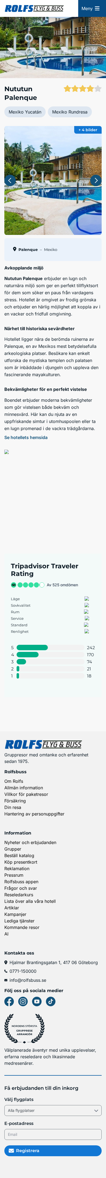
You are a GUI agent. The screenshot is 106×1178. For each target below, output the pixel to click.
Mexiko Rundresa (70, 112)
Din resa (12, 807)
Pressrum (13, 875)
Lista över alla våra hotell (30, 901)
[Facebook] (9, 1001)
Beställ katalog (19, 855)
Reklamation (16, 868)
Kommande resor (21, 927)
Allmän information (23, 787)
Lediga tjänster (19, 921)
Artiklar (11, 907)
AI (6, 934)
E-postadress (18, 1123)
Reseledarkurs (18, 894)
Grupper (12, 849)
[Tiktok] (50, 1001)
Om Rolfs (13, 781)
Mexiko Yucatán (25, 112)
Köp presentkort (20, 862)
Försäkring (15, 800)
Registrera (27, 1150)
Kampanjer (15, 914)
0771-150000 (23, 971)
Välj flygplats (18, 1099)
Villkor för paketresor (26, 794)
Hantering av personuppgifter (34, 814)
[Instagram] (23, 1001)
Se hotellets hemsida (26, 437)
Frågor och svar (20, 888)
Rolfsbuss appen (21, 881)
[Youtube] (37, 1001)
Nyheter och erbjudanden (30, 842)
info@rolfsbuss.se (28, 980)
